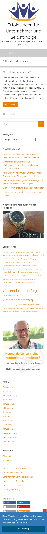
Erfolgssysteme (35, 259)
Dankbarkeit (38, 255)
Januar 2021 (8, 429)
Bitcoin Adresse (20, 252)
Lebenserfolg (14, 272)
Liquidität (23, 272)
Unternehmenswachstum (10, 295)
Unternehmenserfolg (20, 291)
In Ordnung (23, 528)
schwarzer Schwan (19, 279)
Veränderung (37, 308)
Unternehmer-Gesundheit (14, 481)
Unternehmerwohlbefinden (11, 308)
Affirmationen (7, 252)
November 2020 (10, 437)
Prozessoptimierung (31, 276)
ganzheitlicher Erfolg (16, 262)
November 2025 (10, 395)
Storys (6, 464)
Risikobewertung (8, 279)
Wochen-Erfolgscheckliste (11, 311)
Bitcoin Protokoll (28, 255)
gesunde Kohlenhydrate (23, 265)
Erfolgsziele (6, 262)
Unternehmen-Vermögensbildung (18, 477)
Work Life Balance (25, 311)
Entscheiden (6, 259)
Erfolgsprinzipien (16, 259)
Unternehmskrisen (25, 308)
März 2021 (7, 420)
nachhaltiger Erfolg (32, 272)
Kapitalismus (29, 269)
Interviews (7, 460)
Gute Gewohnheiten (18, 269)
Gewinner (34, 265)
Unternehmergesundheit (28, 305)
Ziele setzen (34, 311)
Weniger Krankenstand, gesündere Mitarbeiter (23, 188)
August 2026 (8, 387)
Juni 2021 (7, 412)
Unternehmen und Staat (13, 473)
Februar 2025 (9, 400)
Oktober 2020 (9, 441)
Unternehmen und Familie (14, 468)
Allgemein (10, 114)
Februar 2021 (8, 425)
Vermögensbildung (11, 489)
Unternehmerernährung (10, 305)
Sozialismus (29, 279)
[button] (9, 502)
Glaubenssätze (7, 269)
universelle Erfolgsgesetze (29, 282)
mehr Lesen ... (10, 105)
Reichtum (41, 276)
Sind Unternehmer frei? (17, 72)
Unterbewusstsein (8, 286)
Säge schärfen (16, 282)
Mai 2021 (6, 416)
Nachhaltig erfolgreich (9, 276)
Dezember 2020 (10, 433)
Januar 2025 (8, 404)
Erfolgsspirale (25, 259)
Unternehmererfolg (18, 300)
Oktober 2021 (9, 408)
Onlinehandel (21, 276)
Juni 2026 (7, 391)
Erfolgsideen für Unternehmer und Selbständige (23, 31)
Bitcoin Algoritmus (31, 252)
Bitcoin (13, 252)
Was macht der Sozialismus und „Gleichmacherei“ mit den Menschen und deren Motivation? (21, 165)
